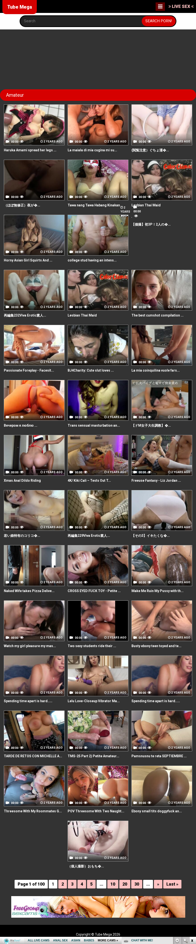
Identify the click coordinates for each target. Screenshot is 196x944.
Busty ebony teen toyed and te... (156, 646)
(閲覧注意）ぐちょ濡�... (150, 150)
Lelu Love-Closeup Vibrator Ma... (94, 701)
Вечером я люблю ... (20, 425)
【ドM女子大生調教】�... (151, 425)
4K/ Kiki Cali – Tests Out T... (89, 480)
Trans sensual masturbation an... (94, 425)
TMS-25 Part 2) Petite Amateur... (93, 756)
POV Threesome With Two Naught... (96, 811)
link (192, 869)
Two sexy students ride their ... (92, 646)
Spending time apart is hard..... (28, 701)
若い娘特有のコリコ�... (22, 535)
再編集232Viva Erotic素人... (25, 315)
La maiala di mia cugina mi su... (92, 150)
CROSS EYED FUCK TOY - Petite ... (94, 591)
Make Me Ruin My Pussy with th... (157, 591)
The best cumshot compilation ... (157, 315)
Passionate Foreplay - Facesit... (29, 370)
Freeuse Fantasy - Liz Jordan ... (156, 480)
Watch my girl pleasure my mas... (30, 646)
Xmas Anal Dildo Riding (22, 480)
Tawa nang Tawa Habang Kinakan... (95, 205)
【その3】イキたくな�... (150, 535)
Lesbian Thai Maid (146, 205)
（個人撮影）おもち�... (86, 866)
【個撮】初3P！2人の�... (151, 224)
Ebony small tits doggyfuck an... (156, 811)
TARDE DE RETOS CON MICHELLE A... (33, 756)
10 (112, 884)
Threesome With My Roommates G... (33, 811)
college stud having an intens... (92, 260)
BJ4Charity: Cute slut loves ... (91, 370)
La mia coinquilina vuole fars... (155, 370)
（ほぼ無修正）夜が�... (22, 205)
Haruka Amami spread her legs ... (30, 150)
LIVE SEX (181, 6)
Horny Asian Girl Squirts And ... (28, 260)
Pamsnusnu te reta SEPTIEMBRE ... (159, 756)
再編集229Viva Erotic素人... (89, 535)
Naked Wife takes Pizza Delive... (29, 591)
